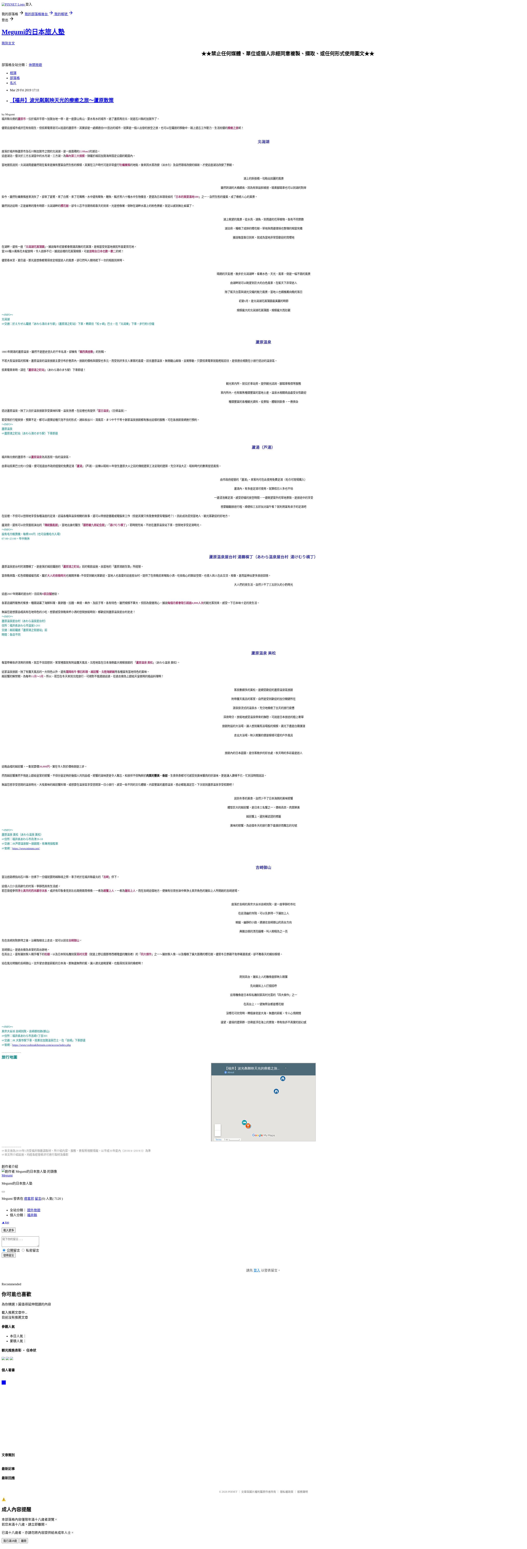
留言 (38, 1198)
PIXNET (232, 1491)
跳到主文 (8, 43)
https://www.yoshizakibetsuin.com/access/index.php (41, 1044)
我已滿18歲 (10, 1540)
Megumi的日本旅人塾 (33, 32)
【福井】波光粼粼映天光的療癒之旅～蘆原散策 (62, 100)
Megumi (7, 1175)
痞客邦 (29, 1198)
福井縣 (32, 1215)
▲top (5, 1222)
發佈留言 (8, 1255)
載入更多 (8, 1230)
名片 (13, 83)
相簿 (13, 73)
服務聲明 (302, 1491)
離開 (23, 1540)
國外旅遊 (33, 1210)
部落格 (15, 78)
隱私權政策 (286, 1491)
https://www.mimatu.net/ (26, 848)
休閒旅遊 (35, 65)
